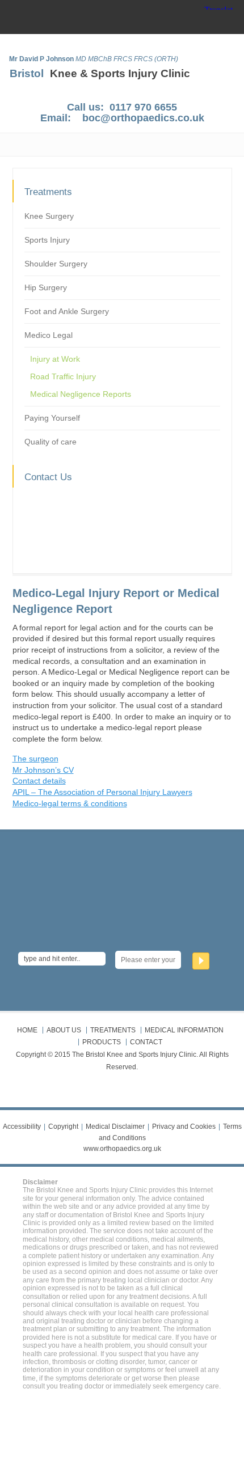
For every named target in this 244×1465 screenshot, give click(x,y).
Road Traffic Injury (63, 376)
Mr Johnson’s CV (43, 769)
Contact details (39, 780)
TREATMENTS (113, 1030)
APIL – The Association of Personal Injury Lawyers (102, 792)
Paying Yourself (52, 417)
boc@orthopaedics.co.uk (143, 118)
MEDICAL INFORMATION (184, 1030)
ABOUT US (64, 1030)
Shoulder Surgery (55, 263)
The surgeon (35, 758)
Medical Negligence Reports (80, 394)
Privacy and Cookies (184, 1126)
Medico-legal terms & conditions (69, 803)
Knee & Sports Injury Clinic (120, 73)
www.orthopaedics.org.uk (122, 1149)
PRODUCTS (101, 1042)
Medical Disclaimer (115, 1126)
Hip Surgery (45, 287)
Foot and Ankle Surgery (66, 311)
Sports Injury (47, 239)
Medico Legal (48, 335)
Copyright (63, 1126)
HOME (27, 1030)
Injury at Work (55, 358)
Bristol (27, 73)
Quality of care (50, 441)
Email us (57, 537)
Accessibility (22, 1126)
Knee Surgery (49, 216)
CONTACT (146, 1042)
